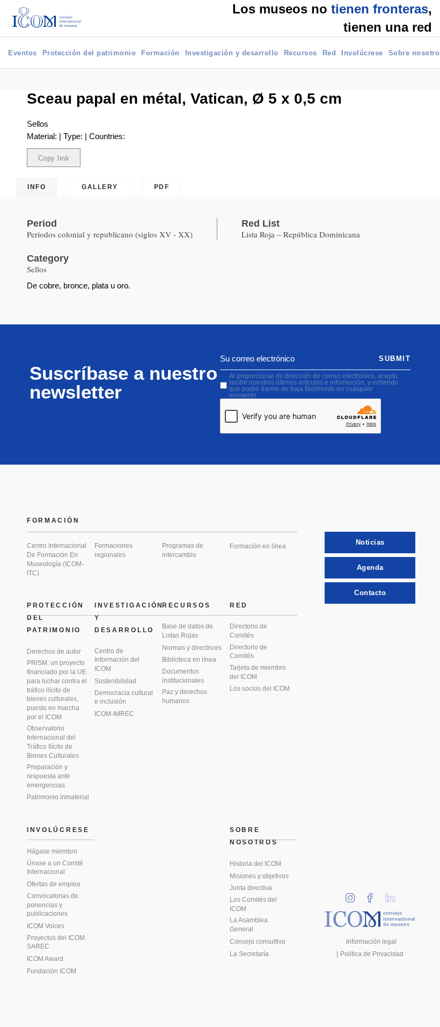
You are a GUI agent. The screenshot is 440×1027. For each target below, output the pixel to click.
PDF (162, 187)
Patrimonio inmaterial (58, 797)
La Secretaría (249, 954)
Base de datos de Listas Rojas (187, 631)
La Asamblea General (249, 924)
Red (329, 53)
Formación (160, 53)
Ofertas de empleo (53, 884)
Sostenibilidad (115, 681)
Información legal (371, 941)
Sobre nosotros (254, 836)
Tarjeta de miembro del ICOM (258, 672)
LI (394, 894)
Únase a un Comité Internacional (55, 867)
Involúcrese (362, 53)
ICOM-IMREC (114, 714)
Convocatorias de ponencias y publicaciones (52, 904)
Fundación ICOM (51, 971)
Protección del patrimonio (89, 53)
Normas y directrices (192, 648)
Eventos (22, 53)
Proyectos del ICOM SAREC (56, 942)
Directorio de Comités (248, 631)
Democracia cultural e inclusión (123, 697)
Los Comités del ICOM (253, 904)
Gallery (100, 187)
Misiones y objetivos (259, 876)
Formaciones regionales (113, 550)
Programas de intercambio (182, 550)
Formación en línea (258, 546)
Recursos (300, 53)
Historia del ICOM (255, 863)
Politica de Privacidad (372, 954)
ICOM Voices (45, 926)
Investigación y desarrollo (231, 53)
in (353, 894)
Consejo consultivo (257, 941)
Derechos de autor (54, 651)
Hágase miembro (52, 851)
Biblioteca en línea (189, 659)
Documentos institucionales (183, 676)
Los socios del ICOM (260, 688)
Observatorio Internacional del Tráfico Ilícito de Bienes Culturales (53, 742)
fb (373, 894)
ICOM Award (45, 959)
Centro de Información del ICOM (117, 659)
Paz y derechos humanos (184, 696)
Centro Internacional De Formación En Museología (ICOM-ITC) (56, 559)
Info (36, 187)
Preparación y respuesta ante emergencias (48, 776)
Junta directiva (251, 888)
